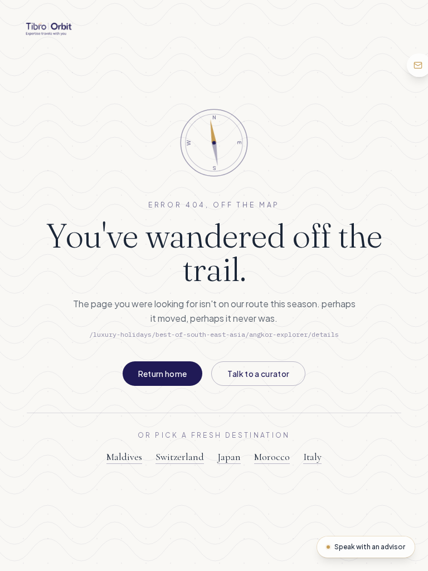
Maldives (124, 457)
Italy (312, 457)
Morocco (272, 457)
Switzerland (179, 457)
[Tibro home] (48, 29)
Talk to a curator (258, 374)
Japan (229, 457)
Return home (162, 374)
